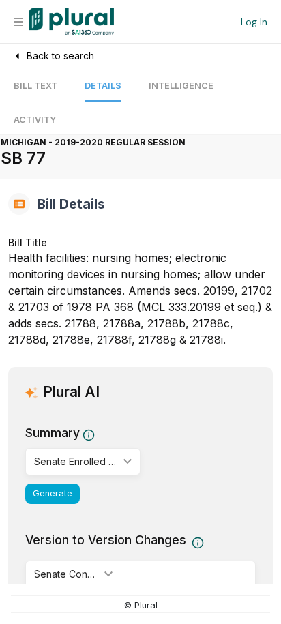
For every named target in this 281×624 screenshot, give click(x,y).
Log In (254, 22)
